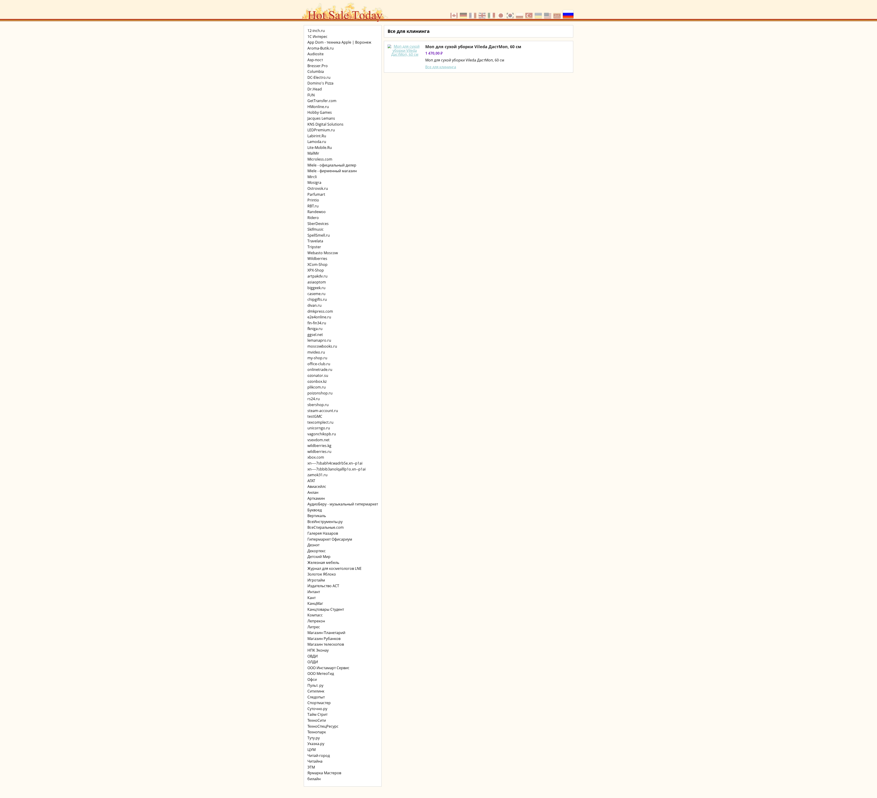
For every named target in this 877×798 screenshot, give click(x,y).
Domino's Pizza (320, 83)
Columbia (315, 71)
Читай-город (318, 755)
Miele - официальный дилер (331, 165)
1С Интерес (317, 36)
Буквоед (314, 510)
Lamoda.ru (316, 141)
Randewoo (316, 211)
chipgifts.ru (317, 299)
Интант (313, 591)
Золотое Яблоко (321, 574)
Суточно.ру (317, 708)
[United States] (548, 13)
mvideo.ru (316, 352)
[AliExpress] (557, 13)
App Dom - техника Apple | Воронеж (339, 42)
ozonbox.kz (317, 381)
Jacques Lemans (321, 118)
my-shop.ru (317, 357)
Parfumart (316, 194)
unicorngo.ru (318, 428)
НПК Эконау (318, 650)
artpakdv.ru (317, 276)
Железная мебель (323, 562)
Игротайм (316, 580)
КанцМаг (315, 603)
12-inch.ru (316, 30)
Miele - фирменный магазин (332, 170)
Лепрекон (316, 621)
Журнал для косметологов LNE (334, 568)
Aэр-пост (315, 59)
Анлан (312, 492)
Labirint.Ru (316, 135)
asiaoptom (316, 282)
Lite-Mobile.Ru (319, 147)
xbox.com (315, 457)
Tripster (314, 246)
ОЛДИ (312, 661)
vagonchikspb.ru (321, 433)
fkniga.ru (314, 328)
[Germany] (464, 13)
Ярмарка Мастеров (324, 772)
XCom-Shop (317, 264)
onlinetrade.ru (319, 369)
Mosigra (314, 182)
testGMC (314, 416)
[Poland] (520, 13)
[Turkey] (529, 13)
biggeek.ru (316, 287)
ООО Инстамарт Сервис (328, 667)
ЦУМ (311, 749)
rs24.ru (313, 398)
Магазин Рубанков (324, 638)
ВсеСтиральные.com (325, 527)
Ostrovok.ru (317, 188)
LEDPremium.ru (321, 129)
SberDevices (318, 223)
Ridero (313, 217)
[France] (473, 13)
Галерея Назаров (322, 533)
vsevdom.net (318, 439)
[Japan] (501, 13)
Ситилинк (315, 691)
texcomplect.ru (320, 422)
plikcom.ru (316, 387)
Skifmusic (315, 229)
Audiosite (315, 53)
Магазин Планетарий (326, 632)
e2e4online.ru (319, 317)
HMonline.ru (318, 106)
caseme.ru (316, 293)
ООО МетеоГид (320, 673)
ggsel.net (315, 334)
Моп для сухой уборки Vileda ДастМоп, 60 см (473, 46)
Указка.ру (315, 743)
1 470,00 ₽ (434, 53)
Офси (312, 679)
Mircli (312, 176)
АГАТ (311, 480)
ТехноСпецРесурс (322, 726)
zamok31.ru (317, 474)
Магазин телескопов (325, 644)
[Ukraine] (539, 13)
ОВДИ (312, 656)
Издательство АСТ (323, 585)
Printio (313, 200)
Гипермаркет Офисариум (329, 539)
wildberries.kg (319, 445)
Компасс (315, 615)
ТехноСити (316, 720)
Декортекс (316, 550)
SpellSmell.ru (318, 235)
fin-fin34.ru (316, 322)
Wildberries (317, 258)
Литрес (313, 626)
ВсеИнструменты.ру (325, 521)
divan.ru (314, 305)
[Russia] (568, 13)
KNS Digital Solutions (325, 124)
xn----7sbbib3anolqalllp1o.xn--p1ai (336, 469)
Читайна (314, 761)
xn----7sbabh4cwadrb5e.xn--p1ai (334, 463)
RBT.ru (313, 206)
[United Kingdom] (482, 13)
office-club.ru (318, 363)
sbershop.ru (318, 404)
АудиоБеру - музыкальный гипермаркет (342, 504)
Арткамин (316, 498)
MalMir (313, 153)
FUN (311, 95)
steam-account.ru (322, 410)
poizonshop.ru (320, 393)
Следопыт (316, 697)
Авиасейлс (316, 486)
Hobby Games (319, 112)
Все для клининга (440, 66)
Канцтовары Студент (325, 609)
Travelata (315, 240)
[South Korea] (511, 13)
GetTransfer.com (321, 100)
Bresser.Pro (317, 65)
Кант (311, 597)
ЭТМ (311, 767)
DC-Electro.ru (318, 77)
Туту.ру (313, 737)
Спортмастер (319, 702)
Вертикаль (316, 515)
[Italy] (492, 13)
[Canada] (454, 13)
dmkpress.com (320, 311)
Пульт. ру (315, 685)
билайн (314, 778)
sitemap (389, 77)
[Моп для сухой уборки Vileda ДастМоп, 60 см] (405, 51)
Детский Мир (318, 556)
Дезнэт (313, 544)
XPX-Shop (315, 270)
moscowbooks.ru (322, 346)
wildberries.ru (319, 451)
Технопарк (316, 732)
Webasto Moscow (322, 252)
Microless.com (319, 159)
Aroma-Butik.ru (320, 48)
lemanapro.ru (319, 340)
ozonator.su (317, 375)
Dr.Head (314, 89)
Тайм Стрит (317, 714)
